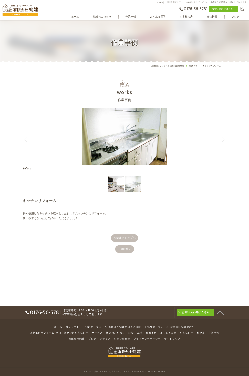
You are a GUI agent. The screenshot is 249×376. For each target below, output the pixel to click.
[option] (116, 184)
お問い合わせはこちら (224, 9)
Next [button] (175, 139)
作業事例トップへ (124, 238)
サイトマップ (172, 339)
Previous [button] (73, 139)
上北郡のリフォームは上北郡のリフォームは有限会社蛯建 (117, 371)
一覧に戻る (124, 249)
